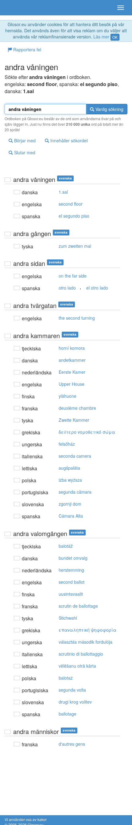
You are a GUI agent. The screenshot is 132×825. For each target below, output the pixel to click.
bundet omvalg (73, 558)
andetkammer (72, 360)
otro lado (67, 288)
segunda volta (72, 690)
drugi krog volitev (75, 702)
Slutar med (24, 152)
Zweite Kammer (74, 420)
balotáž (66, 546)
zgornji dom (70, 504)
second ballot (71, 582)
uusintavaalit (71, 594)
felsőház (67, 444)
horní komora (72, 348)
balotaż (66, 678)
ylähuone (67, 396)
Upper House (71, 384)
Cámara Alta (71, 516)
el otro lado (97, 288)
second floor (71, 204)
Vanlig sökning (108, 109)
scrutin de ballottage (78, 606)
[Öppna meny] (120, 7)
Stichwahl (68, 618)
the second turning (77, 318)
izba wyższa (70, 480)
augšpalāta (69, 468)
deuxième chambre (77, 408)
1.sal (63, 192)
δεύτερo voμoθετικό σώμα (87, 432)
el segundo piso (74, 216)
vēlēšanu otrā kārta (77, 666)
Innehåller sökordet (68, 140)
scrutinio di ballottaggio (81, 654)
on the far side (73, 276)
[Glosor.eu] (15, 7)
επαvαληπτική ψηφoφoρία (87, 630)
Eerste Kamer (72, 372)
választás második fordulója (85, 642)
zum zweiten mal (75, 246)
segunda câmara (75, 492)
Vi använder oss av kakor (26, 819)
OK (115, 37)
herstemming (71, 570)
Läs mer (101, 37)
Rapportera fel (26, 49)
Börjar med (24, 140)
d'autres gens (72, 744)
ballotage (67, 714)
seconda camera (75, 456)
